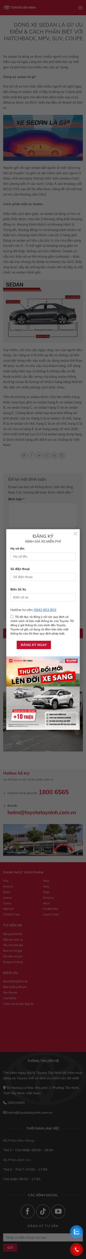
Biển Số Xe (18, 589)
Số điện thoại (20, 569)
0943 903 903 (45, 610)
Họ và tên (17, 548)
